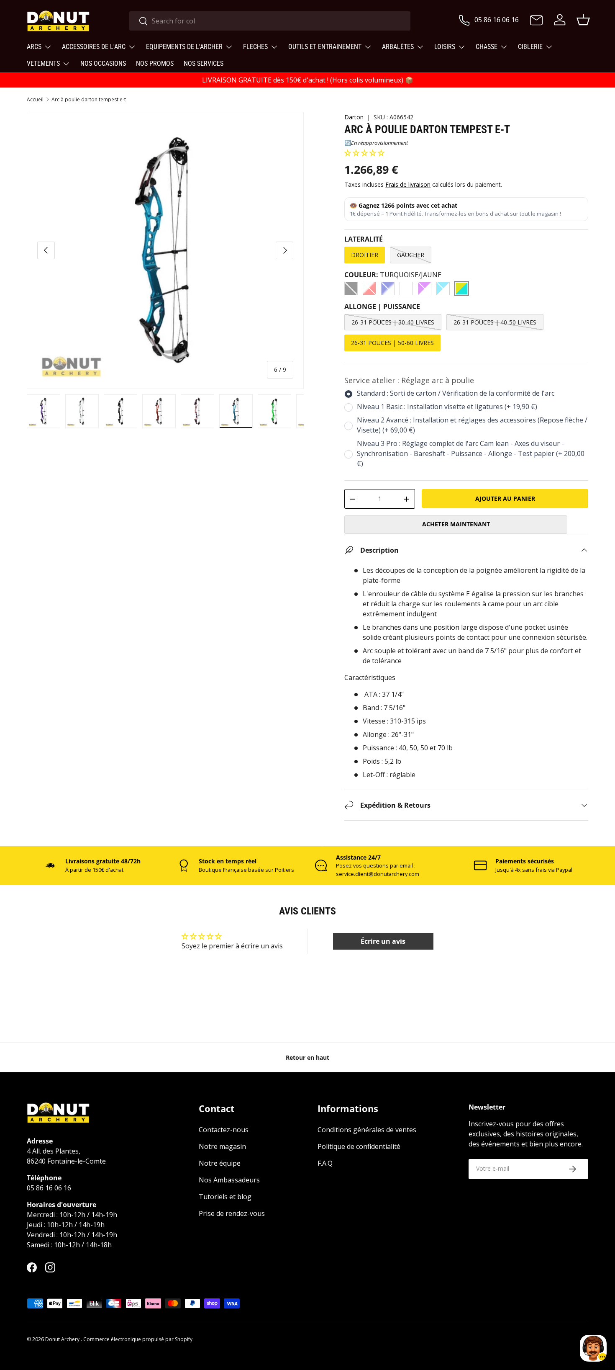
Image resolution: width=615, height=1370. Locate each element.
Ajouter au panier (505, 498)
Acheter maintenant (456, 524)
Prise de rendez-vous (232, 1213)
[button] (364, 152)
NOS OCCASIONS (103, 63)
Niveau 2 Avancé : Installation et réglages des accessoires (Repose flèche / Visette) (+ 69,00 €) (472, 425)
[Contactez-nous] (536, 20)
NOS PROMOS (155, 63)
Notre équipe (220, 1163)
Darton (354, 117)
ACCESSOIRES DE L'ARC (94, 47)
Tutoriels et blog (225, 1197)
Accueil (35, 99)
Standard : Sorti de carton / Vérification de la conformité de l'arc (455, 393)
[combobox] (269, 21)
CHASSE (486, 47)
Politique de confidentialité (359, 1146)
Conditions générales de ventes (367, 1130)
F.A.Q (325, 1163)
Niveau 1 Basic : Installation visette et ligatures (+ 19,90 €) (447, 406)
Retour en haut (307, 1057)
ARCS (34, 47)
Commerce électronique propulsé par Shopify (137, 1339)
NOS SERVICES (203, 63)
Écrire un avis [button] (383, 941)
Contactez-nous (224, 1130)
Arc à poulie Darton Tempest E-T (88, 99)
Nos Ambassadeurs (229, 1180)
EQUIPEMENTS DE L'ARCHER (184, 47)
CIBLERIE (530, 47)
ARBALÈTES (398, 47)
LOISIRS (444, 47)
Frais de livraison (407, 184)
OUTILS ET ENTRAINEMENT (324, 47)
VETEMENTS (43, 63)
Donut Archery (63, 1339)
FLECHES (255, 47)
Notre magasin (222, 1146)
